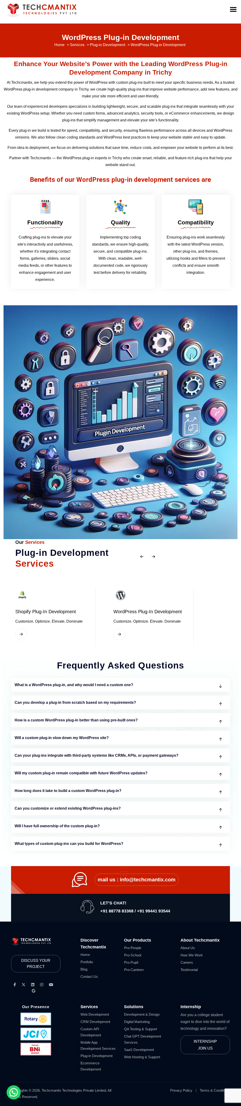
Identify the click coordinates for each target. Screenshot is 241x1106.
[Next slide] (153, 557)
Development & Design (142, 1014)
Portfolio (86, 962)
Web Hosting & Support (142, 1057)
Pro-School (132, 955)
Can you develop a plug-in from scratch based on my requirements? (75, 702)
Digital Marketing (137, 1022)
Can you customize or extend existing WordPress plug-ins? (68, 808)
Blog (83, 969)
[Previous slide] (142, 557)
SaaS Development (139, 1050)
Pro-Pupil (131, 962)
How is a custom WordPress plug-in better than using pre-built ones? (76, 720)
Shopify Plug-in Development (45, 611)
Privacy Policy (181, 1090)
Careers (187, 962)
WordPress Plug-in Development (147, 611)
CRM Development (95, 1022)
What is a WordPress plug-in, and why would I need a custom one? (74, 685)
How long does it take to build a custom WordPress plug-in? (68, 791)
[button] (14, 1092)
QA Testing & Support (140, 1029)
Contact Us (89, 977)
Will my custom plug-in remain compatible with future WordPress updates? (81, 773)
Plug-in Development (96, 1056)
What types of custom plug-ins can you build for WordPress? (69, 844)
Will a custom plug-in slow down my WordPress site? (62, 738)
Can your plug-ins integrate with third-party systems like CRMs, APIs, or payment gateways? (96, 755)
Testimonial (189, 970)
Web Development (94, 1014)
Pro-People (132, 948)
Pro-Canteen (134, 970)
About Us (188, 948)
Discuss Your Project (35, 964)
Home (85, 955)
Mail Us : (137, 880)
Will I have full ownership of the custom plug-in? (57, 826)
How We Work (192, 955)
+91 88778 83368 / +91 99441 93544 (135, 911)
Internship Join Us (205, 1044)
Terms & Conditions (215, 1090)
